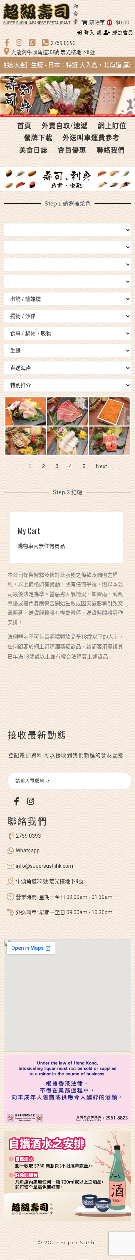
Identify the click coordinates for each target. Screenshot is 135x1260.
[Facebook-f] (16, 801)
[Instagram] (30, 801)
